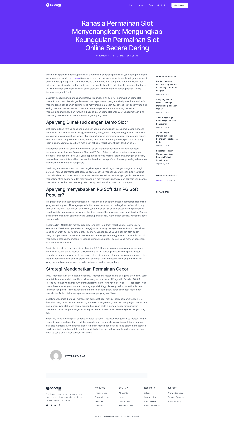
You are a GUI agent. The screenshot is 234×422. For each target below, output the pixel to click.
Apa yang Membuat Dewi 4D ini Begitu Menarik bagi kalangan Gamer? (166, 104)
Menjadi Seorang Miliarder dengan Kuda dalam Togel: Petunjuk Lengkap (166, 86)
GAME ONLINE (132, 56)
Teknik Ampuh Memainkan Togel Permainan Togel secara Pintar (167, 137)
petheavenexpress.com (113, 416)
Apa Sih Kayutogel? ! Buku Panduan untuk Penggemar (166, 120)
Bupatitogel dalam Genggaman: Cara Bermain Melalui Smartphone (164, 155)
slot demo (74, 78)
